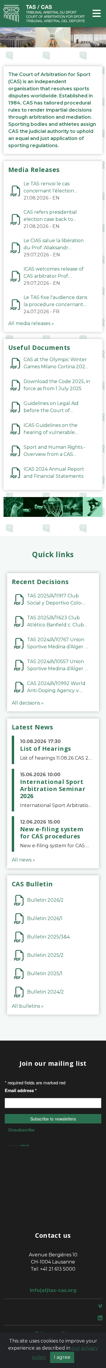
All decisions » (28, 703)
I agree (62, 1357)
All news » (23, 860)
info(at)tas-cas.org (53, 1290)
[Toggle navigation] (96, 13)
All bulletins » (28, 1006)
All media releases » (31, 323)
